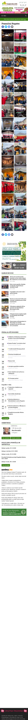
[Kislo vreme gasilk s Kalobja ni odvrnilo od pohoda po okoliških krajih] (5, 286)
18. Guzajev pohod (13, 378)
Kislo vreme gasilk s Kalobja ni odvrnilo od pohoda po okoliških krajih (17, 286)
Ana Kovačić (16, 430)
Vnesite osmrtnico (16, 438)
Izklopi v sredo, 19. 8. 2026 (9, 454)
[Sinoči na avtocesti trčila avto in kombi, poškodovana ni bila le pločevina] (5, 301)
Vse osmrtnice (6, 438)
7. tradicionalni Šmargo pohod (16, 349)
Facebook (3, 26)
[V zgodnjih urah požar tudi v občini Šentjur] (5, 294)
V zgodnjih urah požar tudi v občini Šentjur (17, 292)
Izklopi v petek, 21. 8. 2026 (9, 448)
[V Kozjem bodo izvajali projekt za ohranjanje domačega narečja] (5, 316)
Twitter (6, 26)
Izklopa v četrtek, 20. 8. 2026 (10, 451)
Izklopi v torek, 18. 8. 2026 (9, 461)
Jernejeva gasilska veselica (16, 366)
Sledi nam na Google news (9, 26)
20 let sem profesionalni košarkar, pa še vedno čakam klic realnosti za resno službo (18, 278)
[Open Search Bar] (26, 16)
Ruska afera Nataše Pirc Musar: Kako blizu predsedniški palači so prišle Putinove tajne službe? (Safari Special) (13, 499)
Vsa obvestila (5, 465)
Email (12, 26)
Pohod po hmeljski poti (14, 354)
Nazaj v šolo (11, 361)
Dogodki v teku (6, 384)
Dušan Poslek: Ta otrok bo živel (16, 343)
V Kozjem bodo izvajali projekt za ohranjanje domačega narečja (18, 315)
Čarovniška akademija (14, 394)
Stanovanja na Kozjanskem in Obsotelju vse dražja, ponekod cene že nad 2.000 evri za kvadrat (18, 323)
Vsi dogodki (5, 418)
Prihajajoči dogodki (10, 332)
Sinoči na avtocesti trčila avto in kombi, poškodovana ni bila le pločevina (18, 300)
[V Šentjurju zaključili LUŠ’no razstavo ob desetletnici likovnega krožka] (5, 308)
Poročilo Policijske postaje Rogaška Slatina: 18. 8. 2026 (14, 458)
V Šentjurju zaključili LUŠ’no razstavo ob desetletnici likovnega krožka (17, 308)
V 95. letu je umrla (16, 428)
